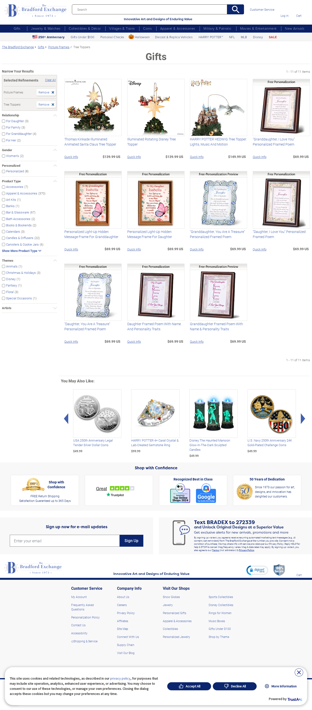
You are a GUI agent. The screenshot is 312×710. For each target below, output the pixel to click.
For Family (13, 127)
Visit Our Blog (126, 653)
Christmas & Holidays (21, 272)
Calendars (13, 232)
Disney (258, 37)
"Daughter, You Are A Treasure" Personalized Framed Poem (87, 326)
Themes (7, 260)
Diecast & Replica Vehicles (174, 37)
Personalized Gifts (174, 613)
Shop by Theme (219, 637)
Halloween (142, 37)
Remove (44, 92)
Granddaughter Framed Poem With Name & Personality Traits (216, 326)
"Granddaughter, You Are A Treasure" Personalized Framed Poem (217, 234)
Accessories (14, 187)
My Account (79, 597)
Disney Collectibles (221, 605)
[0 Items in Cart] (298, 8)
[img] (299, 568)
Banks (10, 206)
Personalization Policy (85, 617)
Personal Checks (112, 37)
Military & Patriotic (217, 28)
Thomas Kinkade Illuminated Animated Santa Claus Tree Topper (90, 142)
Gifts (17, 28)
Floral (10, 292)
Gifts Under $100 (82, 37)
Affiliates (122, 621)
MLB (244, 37)
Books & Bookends (19, 225)
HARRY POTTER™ (211, 37)
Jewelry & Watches (45, 28)
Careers (122, 605)
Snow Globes (171, 597)
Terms (215, 550)
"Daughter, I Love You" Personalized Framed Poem (279, 234)
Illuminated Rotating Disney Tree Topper (151, 142)
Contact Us (78, 625)
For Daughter (15, 121)
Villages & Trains (122, 28)
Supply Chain (125, 645)
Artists (6, 308)
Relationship (10, 115)
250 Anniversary (51, 37)
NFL (232, 37)
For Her (11, 140)
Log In (285, 15)
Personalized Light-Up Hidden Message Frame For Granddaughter (91, 234)
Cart (299, 15)
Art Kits (11, 199)
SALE (273, 37)
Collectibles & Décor (85, 28)
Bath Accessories (18, 219)
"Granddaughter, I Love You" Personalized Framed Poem (274, 142)
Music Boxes (217, 621)
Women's (12, 156)
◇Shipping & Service (84, 641)
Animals (12, 266)
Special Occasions (19, 298)
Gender (7, 150)
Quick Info (71, 157)
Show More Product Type (19, 250)
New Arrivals (294, 28)
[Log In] (284, 8)
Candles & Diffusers (19, 238)
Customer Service (262, 9)
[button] (257, 570)
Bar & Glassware (17, 212)
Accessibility (79, 633)
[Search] (235, 9)
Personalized (11, 165)
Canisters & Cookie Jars (22, 244)
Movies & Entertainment (258, 28)
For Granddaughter (19, 134)
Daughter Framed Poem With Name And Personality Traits (154, 326)
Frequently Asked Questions (82, 607)
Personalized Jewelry (176, 637)
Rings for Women (220, 613)
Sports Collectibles (221, 597)
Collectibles (170, 629)
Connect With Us (128, 637)
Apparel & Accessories (177, 28)
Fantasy (11, 285)
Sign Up (131, 540)
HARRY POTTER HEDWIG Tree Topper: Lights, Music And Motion (218, 142)
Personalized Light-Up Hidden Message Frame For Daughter (149, 234)
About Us (123, 597)
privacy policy (120, 678)
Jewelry (168, 605)
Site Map (122, 629)
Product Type (11, 181)
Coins (147, 28)
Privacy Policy (246, 550)
